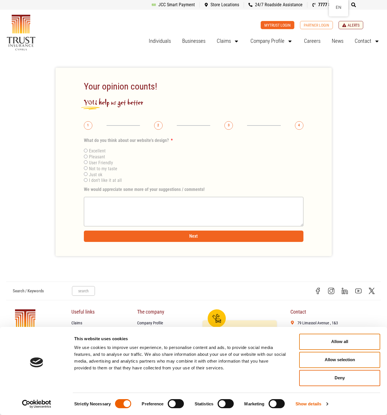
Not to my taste (103, 168)
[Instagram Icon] (331, 291)
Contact (363, 41)
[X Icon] (371, 291)
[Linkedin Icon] (344, 291)
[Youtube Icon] (358, 291)
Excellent (97, 151)
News (337, 41)
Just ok (95, 174)
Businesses (193, 41)
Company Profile (267, 41)
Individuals (160, 41)
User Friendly (101, 162)
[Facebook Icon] (318, 291)
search (83, 291)
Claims (224, 41)
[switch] (176, 403)
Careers (312, 41)
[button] (353, 5)
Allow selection (340, 359)
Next (193, 236)
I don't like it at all (105, 180)
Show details (308, 403)
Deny (340, 377)
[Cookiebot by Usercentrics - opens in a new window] (36, 404)
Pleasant (97, 156)
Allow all (339, 341)
